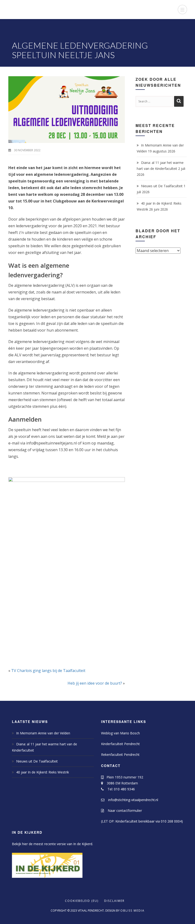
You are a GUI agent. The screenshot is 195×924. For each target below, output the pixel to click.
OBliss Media (132, 911)
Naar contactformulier (123, 810)
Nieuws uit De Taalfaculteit (162, 186)
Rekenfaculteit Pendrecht (120, 754)
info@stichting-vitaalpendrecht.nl (131, 800)
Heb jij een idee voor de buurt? (95, 683)
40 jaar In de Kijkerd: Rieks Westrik (42, 772)
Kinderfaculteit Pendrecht (120, 744)
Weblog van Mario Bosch (120, 733)
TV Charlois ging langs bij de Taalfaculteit (48, 670)
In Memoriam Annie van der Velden (43, 733)
